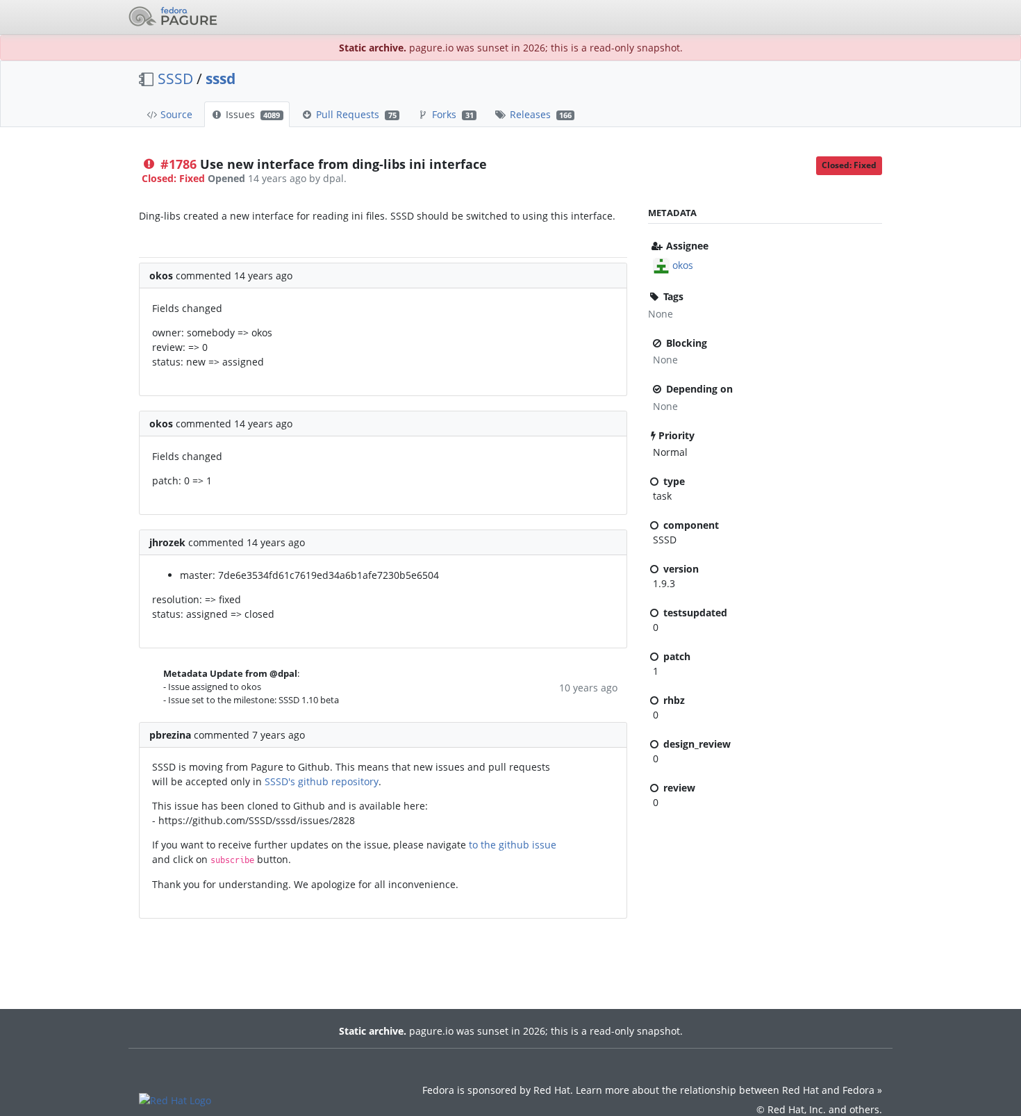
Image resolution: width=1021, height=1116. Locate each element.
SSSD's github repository (322, 781)
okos (682, 265)
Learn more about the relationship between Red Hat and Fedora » (729, 1090)
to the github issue (512, 844)
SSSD (175, 78)
